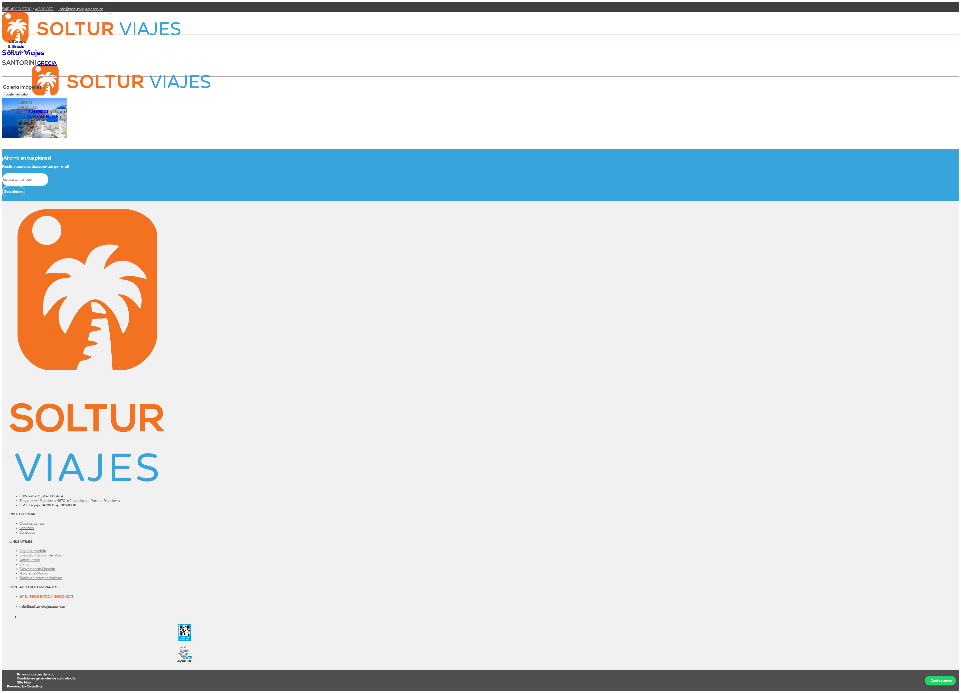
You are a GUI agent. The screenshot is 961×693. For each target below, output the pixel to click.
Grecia (18, 46)
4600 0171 (44, 9)
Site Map (24, 682)
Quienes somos (32, 523)
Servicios (27, 528)
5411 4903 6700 (17, 9)
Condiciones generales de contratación (46, 678)
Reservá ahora (43, 116)
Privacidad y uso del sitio (35, 674)
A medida (26, 134)
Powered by (25, 686)
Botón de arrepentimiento (41, 578)
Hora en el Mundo (34, 573)
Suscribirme (13, 191)
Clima (24, 564)
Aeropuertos (30, 560)
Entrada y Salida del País (40, 555)
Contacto (27, 532)
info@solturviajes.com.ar (80, 9)
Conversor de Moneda (37, 569)
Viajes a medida (33, 551)
